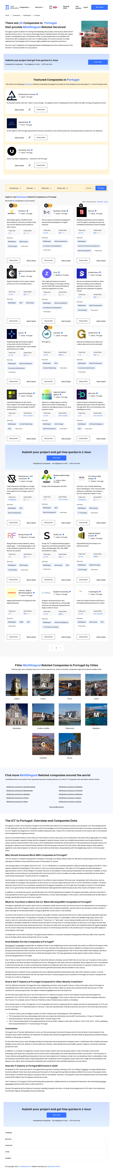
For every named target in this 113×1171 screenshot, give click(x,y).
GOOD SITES (94, 333)
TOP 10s (52, 7)
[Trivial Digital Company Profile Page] (82, 593)
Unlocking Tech (25, 150)
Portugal (29, 97)
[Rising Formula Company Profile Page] (12, 536)
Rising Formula (25, 534)
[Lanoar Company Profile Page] (12, 334)
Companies (24, 7)
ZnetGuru (23, 211)
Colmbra (93, 481)
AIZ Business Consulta (28, 94)
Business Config (60, 211)
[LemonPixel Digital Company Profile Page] (12, 394)
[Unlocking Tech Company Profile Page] (12, 151)
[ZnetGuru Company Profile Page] (12, 212)
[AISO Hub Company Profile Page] (82, 394)
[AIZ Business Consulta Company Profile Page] (12, 95)
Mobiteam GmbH (53, 1166)
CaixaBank (54, 997)
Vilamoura (24, 537)
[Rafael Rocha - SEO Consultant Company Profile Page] (12, 478)
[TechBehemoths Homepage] (11, 7)
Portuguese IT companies (14, 945)
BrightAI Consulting (62, 592)
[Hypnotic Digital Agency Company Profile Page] (47, 394)
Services (38, 7)
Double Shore (94, 272)
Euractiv (85, 1069)
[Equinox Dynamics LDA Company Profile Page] (12, 273)
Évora (69, 758)
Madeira (58, 275)
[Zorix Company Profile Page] (47, 273)
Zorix (56, 272)
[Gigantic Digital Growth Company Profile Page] (82, 536)
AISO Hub (93, 393)
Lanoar (22, 333)
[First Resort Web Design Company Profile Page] (82, 478)
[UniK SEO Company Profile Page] (47, 334)
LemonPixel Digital (26, 393)
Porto (23, 125)
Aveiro (23, 213)
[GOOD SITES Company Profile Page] (82, 334)
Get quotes (78, 7)
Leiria (92, 275)
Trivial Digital (94, 592)
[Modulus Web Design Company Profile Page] (47, 478)
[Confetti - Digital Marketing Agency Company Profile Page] (12, 593)
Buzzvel (92, 211)
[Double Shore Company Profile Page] (82, 273)
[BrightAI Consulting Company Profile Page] (47, 593)
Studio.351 (58, 534)
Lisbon (23, 97)
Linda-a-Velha (60, 480)
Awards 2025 (66, 7)
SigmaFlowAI (24, 122)
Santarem (17, 728)
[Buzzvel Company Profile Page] (82, 212)
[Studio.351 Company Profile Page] (47, 536)
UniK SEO (58, 333)
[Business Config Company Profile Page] (47, 212)
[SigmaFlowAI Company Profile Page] (12, 123)
